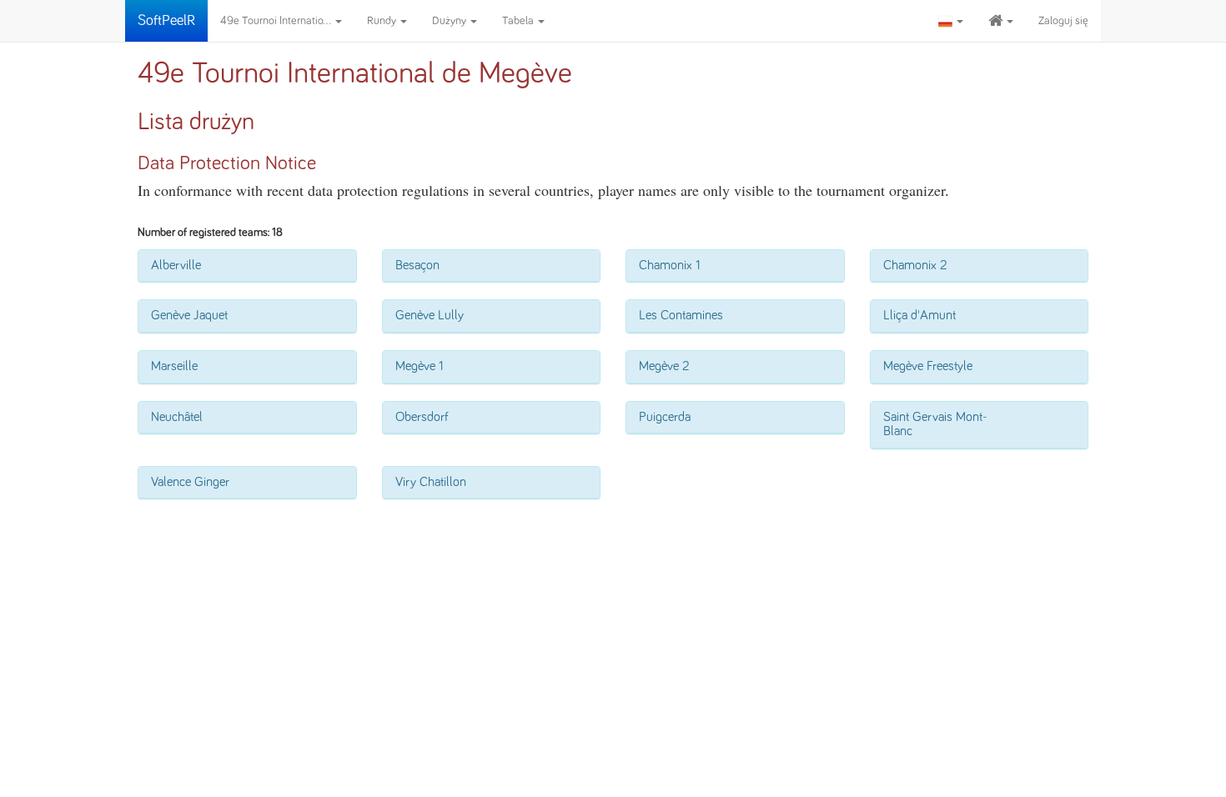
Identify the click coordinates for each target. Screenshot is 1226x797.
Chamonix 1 (670, 265)
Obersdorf (422, 417)
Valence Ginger (190, 482)
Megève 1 (419, 366)
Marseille (174, 366)
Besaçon (417, 265)
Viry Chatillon (430, 482)
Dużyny (450, 21)
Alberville (176, 265)
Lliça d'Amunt (919, 315)
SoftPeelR (166, 20)
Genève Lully (429, 315)
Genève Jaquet (189, 315)
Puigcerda (665, 417)
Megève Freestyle (927, 366)
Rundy (383, 21)
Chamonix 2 (915, 265)
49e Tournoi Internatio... (277, 21)
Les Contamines (681, 315)
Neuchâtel (177, 417)
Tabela (519, 21)
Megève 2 (664, 366)
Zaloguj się (1063, 21)
